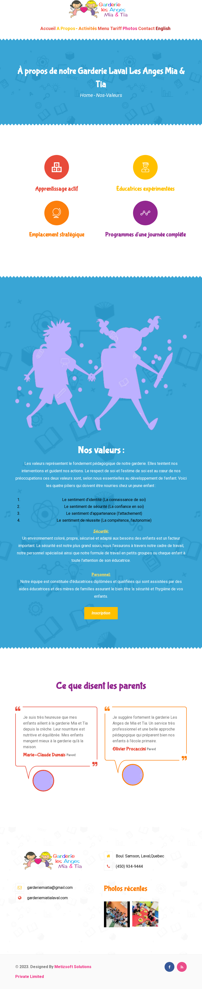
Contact (146, 28)
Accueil (48, 28)
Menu (103, 28)
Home (86, 95)
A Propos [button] (66, 28)
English (163, 28)
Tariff (116, 28)
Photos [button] (130, 28)
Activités (88, 28)
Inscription (101, 613)
